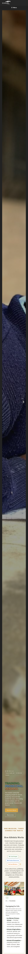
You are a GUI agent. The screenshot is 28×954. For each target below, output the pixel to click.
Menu (15, 7)
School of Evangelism (14, 940)
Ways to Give (10, 815)
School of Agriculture (14, 929)
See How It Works (11, 810)
